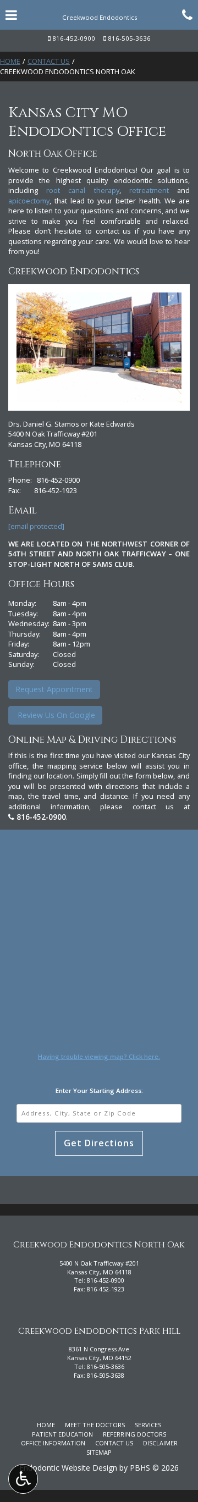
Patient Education (62, 1434)
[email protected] (36, 526)
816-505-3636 (129, 38)
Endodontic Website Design (68, 1467)
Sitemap (99, 1452)
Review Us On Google (55, 715)
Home (10, 61)
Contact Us (49, 61)
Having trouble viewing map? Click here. (99, 1056)
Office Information (53, 1443)
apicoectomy (29, 201)
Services (148, 1425)
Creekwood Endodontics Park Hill (99, 1331)
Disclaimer (160, 1443)
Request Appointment (54, 689)
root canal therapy (82, 190)
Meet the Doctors (95, 1425)
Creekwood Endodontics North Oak (99, 1245)
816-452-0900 (73, 38)
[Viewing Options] (23, 1479)
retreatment (149, 190)
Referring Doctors (134, 1434)
